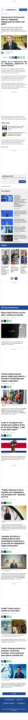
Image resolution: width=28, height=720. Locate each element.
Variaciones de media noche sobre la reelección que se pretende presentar (20, 221)
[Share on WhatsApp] (18, 57)
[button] (23, 10)
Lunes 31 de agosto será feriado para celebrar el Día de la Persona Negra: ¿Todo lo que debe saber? (13, 426)
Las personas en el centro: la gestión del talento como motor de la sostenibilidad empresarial (20, 213)
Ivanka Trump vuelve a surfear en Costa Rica (11, 609)
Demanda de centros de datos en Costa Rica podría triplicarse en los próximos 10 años (20, 237)
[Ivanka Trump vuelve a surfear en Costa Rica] (13, 626)
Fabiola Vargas (10, 52)
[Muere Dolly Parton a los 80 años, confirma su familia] (13, 331)
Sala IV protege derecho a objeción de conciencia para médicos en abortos (16, 128)
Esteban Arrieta (5, 383)
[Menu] (2, 9)
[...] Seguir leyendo (10, 344)
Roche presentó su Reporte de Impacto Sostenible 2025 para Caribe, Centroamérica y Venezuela (5, 270)
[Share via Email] (21, 57)
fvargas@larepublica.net (6, 186)
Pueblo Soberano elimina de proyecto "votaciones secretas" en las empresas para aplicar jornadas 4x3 (13, 652)
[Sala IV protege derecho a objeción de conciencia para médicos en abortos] (4, 127)
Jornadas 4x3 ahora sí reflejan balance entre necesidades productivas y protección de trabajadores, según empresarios (13, 541)
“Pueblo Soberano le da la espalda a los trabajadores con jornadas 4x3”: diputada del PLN (13, 493)
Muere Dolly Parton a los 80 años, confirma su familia (13, 314)
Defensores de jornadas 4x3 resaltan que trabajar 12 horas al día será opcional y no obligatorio (20, 229)
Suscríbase (21, 703)
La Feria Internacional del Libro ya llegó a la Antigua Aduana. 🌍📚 (15, 269)
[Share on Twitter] (16, 57)
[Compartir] (24, 57)
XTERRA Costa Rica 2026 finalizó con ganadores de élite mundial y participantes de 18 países (17, 134)
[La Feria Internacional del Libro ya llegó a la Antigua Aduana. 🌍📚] (15, 257)
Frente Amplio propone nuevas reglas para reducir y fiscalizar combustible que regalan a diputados (13, 377)
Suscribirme (22, 181)
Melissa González (6, 317)
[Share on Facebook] (13, 57)
